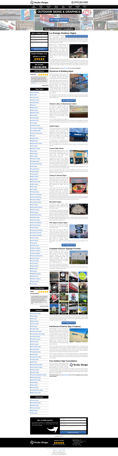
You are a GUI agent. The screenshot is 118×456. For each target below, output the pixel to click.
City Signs (34, 326)
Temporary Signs (36, 225)
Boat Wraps (34, 110)
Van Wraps (34, 243)
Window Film (34, 276)
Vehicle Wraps (56, 7)
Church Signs (35, 323)
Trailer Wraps (35, 238)
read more (33, 82)
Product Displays (36, 199)
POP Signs (34, 186)
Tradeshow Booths (36, 232)
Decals (33, 135)
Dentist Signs (35, 341)
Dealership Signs (36, 339)
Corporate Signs (35, 336)
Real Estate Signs (36, 377)
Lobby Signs (34, 174)
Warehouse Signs (36, 392)
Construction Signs (36, 331)
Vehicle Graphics (35, 248)
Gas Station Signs (36, 346)
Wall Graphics (35, 266)
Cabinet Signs (35, 118)
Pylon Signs (34, 204)
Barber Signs (34, 321)
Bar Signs (34, 318)
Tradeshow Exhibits (36, 235)
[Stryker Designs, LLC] (39, 442)
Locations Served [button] (59, 436)
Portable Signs (35, 192)
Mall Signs (34, 362)
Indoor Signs (41, 7)
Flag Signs (34, 151)
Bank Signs (34, 316)
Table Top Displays (36, 222)
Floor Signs (34, 156)
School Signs (35, 387)
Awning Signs (35, 102)
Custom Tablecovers (36, 133)
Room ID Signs (35, 209)
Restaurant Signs (36, 380)
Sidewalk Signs (35, 217)
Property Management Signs (38, 374)
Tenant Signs (34, 227)
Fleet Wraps (34, 153)
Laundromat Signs (36, 357)
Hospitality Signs (36, 352)
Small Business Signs (37, 390)
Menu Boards (35, 176)
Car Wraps (34, 123)
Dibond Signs (35, 138)
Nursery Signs (35, 369)
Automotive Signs (36, 313)
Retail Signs (34, 382)
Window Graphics (36, 278)
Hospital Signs (35, 349)
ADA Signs (34, 94)
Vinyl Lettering (35, 258)
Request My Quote (39, 49)
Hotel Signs (34, 354)
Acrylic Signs (34, 97)
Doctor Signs (34, 344)
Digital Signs (34, 140)
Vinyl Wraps (34, 263)
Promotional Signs (36, 202)
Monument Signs (35, 181)
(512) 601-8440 (81, 2)
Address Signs (35, 100)
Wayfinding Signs (36, 273)
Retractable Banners (36, 207)
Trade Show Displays (37, 230)
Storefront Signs (35, 220)
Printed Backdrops (36, 197)
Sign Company (34, 7)
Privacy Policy (57, 448)
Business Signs (77, 7)
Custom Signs (70, 7)
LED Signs (34, 166)
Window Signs (35, 281)
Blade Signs (34, 107)
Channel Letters (35, 125)
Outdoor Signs (48, 7)
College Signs (35, 328)
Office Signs (34, 184)
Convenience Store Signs (38, 334)
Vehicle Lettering (35, 250)
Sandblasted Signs (36, 215)
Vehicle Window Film (36, 255)
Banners (33, 105)
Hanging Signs (35, 161)
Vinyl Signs (63, 7)
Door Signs (34, 146)
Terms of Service (63, 448)
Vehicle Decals (35, 245)
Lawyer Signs (35, 359)
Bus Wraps (34, 115)
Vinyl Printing (35, 260)
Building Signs (35, 112)
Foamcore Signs (35, 158)
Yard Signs (34, 283)
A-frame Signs (35, 92)
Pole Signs (34, 189)
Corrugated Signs (36, 130)
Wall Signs (34, 271)
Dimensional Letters (36, 143)
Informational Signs (36, 163)
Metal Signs (34, 179)
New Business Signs (36, 367)
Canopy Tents (35, 120)
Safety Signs (34, 212)
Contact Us (85, 7)
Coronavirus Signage (37, 128)
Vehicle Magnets (35, 253)
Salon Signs (34, 385)
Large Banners (35, 169)
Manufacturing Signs (36, 364)
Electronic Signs (35, 148)
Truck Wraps (34, 240)
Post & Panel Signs (36, 194)
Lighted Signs (35, 171)
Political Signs (35, 372)
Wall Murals (34, 268)
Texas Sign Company (50, 448)
